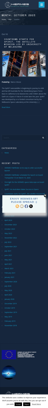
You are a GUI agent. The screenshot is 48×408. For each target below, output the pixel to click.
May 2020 (8, 290)
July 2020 (8, 286)
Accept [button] (18, 404)
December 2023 (11, 225)
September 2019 (11, 312)
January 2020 (9, 299)
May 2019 (8, 317)
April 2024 (8, 220)
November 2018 (11, 325)
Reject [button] (27, 404)
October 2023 (10, 229)
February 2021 (10, 273)
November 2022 (11, 238)
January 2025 (9, 216)
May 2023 (8, 233)
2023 (10, 19)
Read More (6, 107)
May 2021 (8, 260)
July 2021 (8, 251)
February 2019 (10, 321)
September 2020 (11, 281)
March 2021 (9, 268)
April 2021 (8, 264)
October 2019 (10, 308)
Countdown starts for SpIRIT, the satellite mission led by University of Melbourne (22, 43)
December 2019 (11, 303)
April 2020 (8, 295)
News (7, 153)
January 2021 (9, 277)
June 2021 (8, 255)
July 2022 (8, 242)
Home (4, 19)
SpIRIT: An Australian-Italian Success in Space (22, 189)
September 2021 (11, 246)
